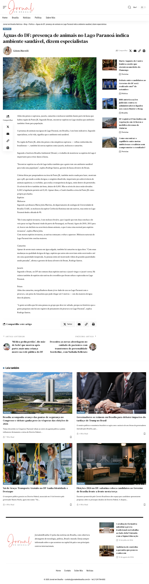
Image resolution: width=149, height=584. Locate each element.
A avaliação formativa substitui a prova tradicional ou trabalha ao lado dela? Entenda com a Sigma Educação (127, 529)
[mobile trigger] (5, 7)
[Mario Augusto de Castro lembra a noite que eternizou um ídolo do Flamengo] (109, 64)
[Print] (144, 50)
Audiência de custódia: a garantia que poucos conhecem (127, 549)
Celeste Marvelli (21, 50)
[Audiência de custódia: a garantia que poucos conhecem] (106, 550)
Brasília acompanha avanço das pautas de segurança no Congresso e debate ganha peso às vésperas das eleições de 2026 (36, 420)
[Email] (135, 50)
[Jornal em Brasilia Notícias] (21, 7)
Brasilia (124, 113)
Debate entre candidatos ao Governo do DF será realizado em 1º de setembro (132, 85)
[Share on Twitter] (130, 50)
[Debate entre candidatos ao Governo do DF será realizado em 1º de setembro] (109, 84)
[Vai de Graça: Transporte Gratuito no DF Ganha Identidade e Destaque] (37, 464)
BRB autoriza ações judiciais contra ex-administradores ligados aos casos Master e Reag (131, 104)
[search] (129, 7)
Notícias (124, 74)
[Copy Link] (140, 50)
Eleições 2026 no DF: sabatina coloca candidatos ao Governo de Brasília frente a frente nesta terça (110, 489)
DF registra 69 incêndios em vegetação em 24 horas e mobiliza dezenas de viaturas (132, 123)
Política (7, 29)
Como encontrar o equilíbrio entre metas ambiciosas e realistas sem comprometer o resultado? (132, 143)
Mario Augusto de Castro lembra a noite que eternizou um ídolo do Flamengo (131, 65)
